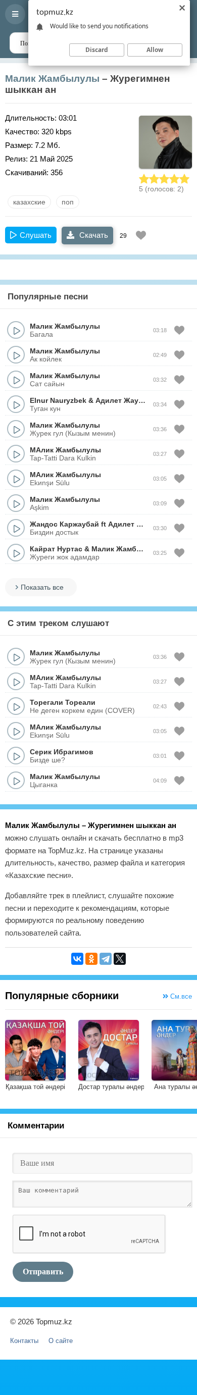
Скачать (92, 235)
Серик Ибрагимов (61, 752)
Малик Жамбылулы (52, 78)
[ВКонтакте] (77, 959)
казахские (29, 202)
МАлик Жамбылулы (65, 450)
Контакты (24, 1341)
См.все (180, 996)
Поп (68, 202)
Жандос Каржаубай (64, 524)
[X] (120, 959)
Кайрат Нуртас (56, 549)
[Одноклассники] (91, 959)
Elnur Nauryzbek (58, 400)
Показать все (42, 587)
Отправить (43, 1271)
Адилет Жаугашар (127, 400)
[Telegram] (106, 959)
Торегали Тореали (62, 702)
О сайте (60, 1341)
